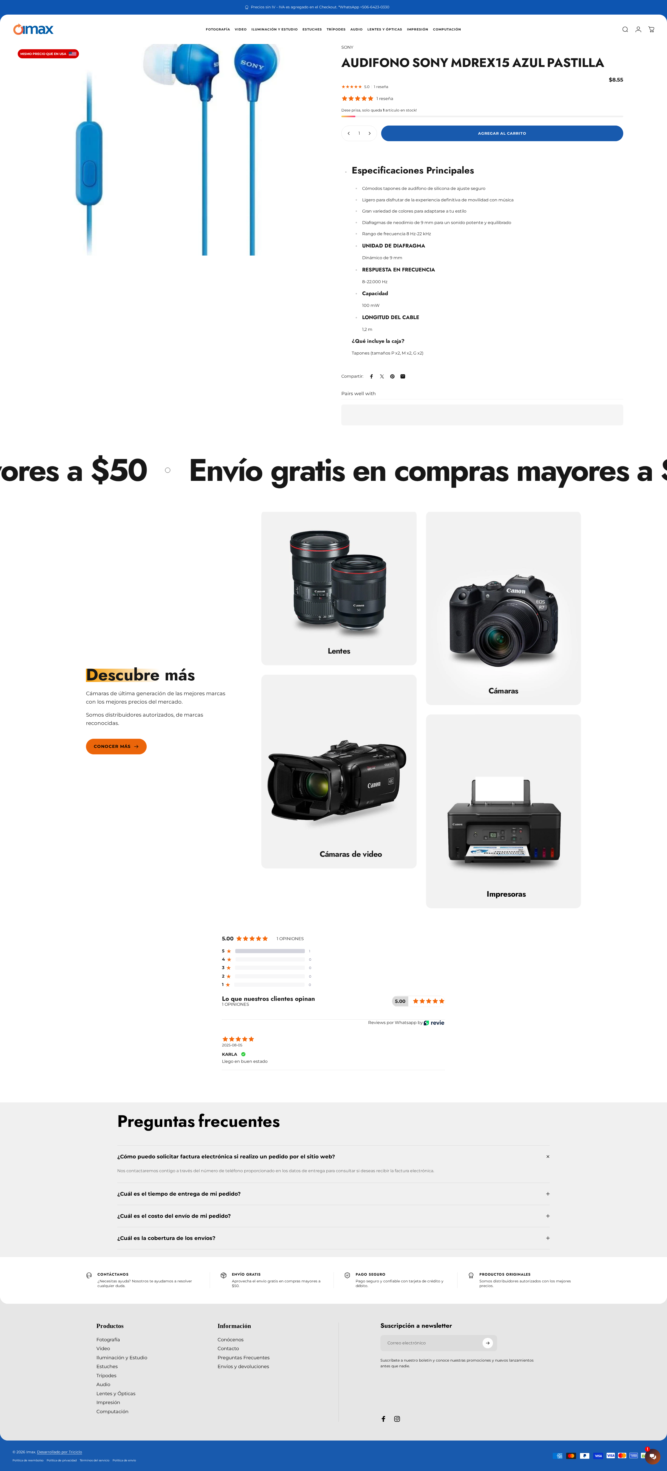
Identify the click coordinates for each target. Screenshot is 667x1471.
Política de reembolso (28, 1460)
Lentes (339, 651)
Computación (112, 1411)
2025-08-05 (232, 1045)
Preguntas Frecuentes (244, 1358)
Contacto (228, 1349)
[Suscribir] (488, 1343)
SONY (347, 47)
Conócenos (231, 1340)
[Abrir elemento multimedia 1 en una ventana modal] (185, 150)
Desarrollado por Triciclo (59, 1452)
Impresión (108, 1403)
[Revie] (434, 1023)
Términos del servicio (94, 1460)
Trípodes (106, 1376)
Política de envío (124, 1460)
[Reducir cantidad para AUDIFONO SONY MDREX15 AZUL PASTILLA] (348, 133)
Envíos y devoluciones (243, 1367)
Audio (103, 1385)
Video (103, 1349)
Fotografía (108, 1340)
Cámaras (503, 690)
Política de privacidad (62, 1460)
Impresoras (506, 894)
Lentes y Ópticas (115, 1393)
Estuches (107, 1367)
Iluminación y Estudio (121, 1358)
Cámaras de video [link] (351, 854)
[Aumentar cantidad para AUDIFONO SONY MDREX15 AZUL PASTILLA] (371, 133)
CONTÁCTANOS (113, 1274)
